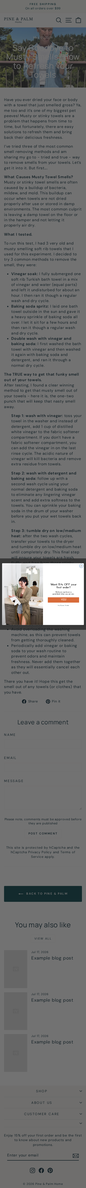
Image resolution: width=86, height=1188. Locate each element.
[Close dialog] (81, 566)
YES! (63, 600)
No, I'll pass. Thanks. (63, 605)
